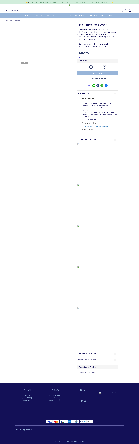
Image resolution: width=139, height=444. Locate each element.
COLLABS (92, 15)
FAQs (55, 397)
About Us (27, 395)
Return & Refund (55, 395)
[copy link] (106, 85)
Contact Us (27, 401)
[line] (93, 85)
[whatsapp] (101, 85)
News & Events (27, 399)
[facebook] (97, 85)
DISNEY (66, 15)
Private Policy (55, 399)
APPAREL (37, 15)
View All (9, 20)
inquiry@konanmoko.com (96, 126)
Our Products (27, 397)
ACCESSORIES (52, 15)
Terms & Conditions (55, 401)
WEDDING (79, 15)
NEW (27, 15)
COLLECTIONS (107, 15)
